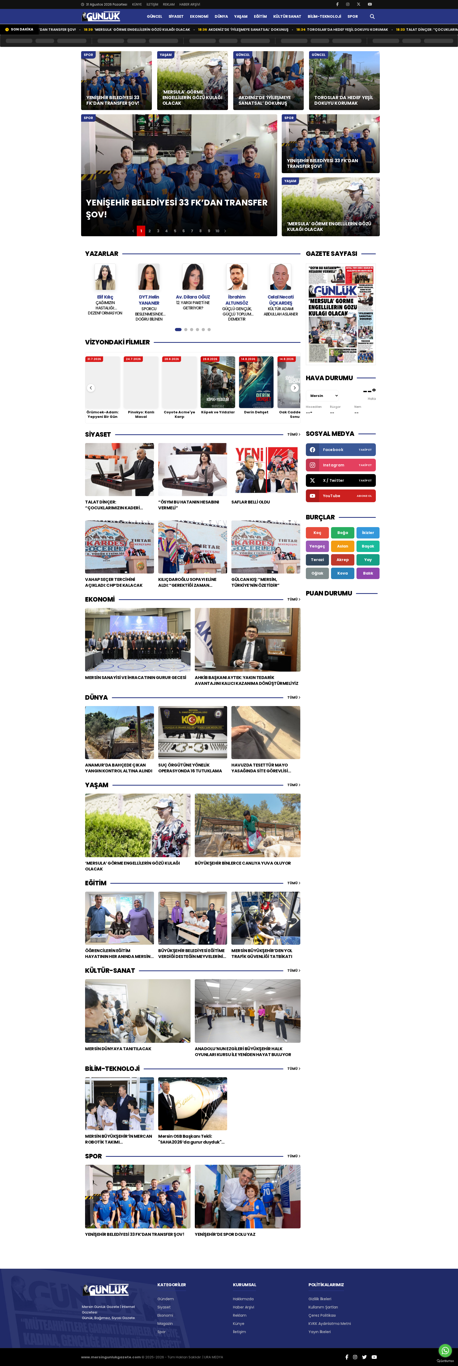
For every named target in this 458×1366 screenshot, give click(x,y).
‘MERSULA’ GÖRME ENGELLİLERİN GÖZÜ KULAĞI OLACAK (86, 29)
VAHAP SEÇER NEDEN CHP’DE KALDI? (280, 305)
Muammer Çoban (280, 297)
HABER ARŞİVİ (189, 4)
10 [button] (217, 231)
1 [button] (141, 231)
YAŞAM (241, 16)
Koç (317, 532)
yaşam (96, 785)
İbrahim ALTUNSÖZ (193, 300)
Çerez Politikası (322, 1315)
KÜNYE (137, 4)
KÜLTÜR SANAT (287, 16)
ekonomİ (100, 599)
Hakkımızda (243, 1299)
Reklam (239, 1315)
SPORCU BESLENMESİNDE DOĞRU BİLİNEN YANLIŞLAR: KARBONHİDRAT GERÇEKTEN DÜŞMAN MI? (105, 313)
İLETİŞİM (152, 4)
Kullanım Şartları (323, 1307)
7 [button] (192, 231)
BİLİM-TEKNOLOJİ (324, 16)
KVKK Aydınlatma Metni (330, 1323)
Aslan (342, 546)
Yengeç (317, 546)
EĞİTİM (260, 16)
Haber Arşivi (243, 1307)
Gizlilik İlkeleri (320, 1299)
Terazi (317, 559)
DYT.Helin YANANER (105, 300)
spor (93, 1156)
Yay (368, 559)
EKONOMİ (199, 16)
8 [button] (200, 231)
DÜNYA (221, 16)
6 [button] (183, 231)
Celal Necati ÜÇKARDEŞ (237, 300)
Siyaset (164, 1307)
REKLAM (169, 4)
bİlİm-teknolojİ (112, 1068)
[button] (133, 231)
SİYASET (176, 16)
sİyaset (98, 434)
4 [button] (166, 231)
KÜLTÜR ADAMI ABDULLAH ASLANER (236, 311)
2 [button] (149, 231)
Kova (342, 573)
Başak (368, 546)
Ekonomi (165, 1315)
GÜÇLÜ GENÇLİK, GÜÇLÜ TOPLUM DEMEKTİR (193, 313)
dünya (96, 697)
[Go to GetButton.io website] (445, 1360)
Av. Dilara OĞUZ (149, 297)
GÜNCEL (154, 16)
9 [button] (209, 231)
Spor (161, 1331)
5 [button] (175, 231)
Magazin (165, 1323)
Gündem (165, 1299)
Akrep (343, 559)
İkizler (368, 532)
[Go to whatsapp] (445, 1350)
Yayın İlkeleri (320, 1331)
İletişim (239, 1331)
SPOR (352, 16)
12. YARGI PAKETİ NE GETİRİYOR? (149, 305)
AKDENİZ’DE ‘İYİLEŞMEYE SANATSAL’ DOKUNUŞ (192, 29)
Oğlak (317, 573)
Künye (238, 1323)
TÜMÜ (292, 434)
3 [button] (158, 231)
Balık (368, 573)
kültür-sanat (110, 970)
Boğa (342, 532)
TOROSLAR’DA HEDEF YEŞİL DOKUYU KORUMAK (291, 29)
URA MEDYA (213, 1357)
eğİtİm (95, 883)
